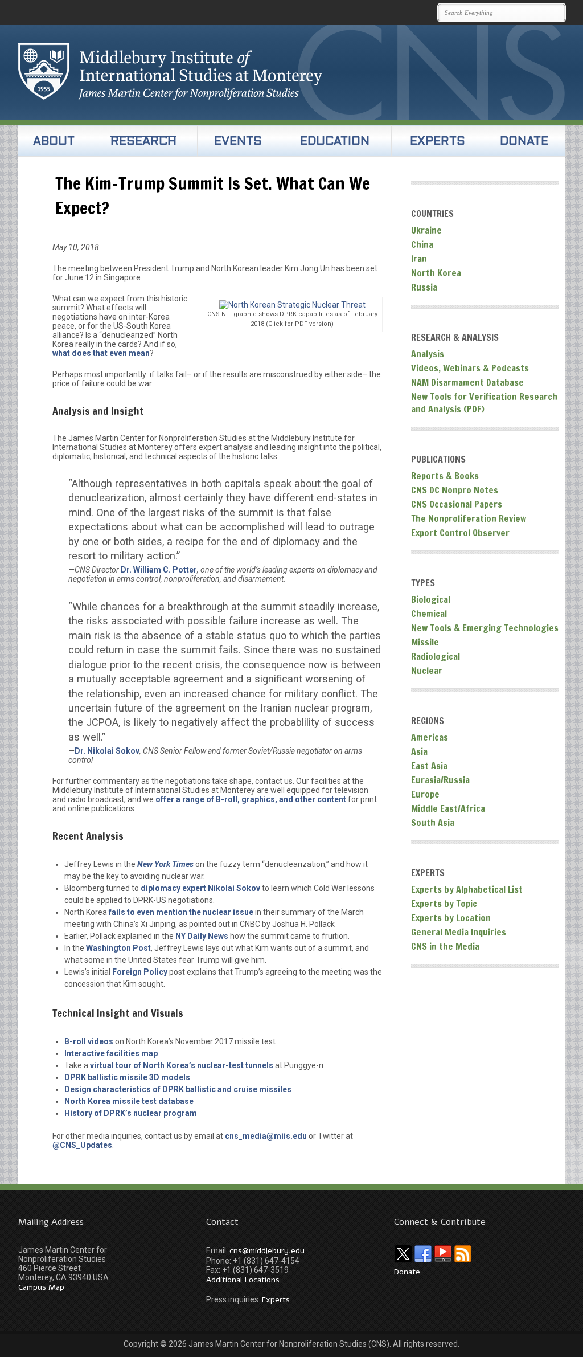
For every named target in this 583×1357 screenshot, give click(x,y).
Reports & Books (445, 475)
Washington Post (118, 948)
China (422, 244)
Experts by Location (451, 918)
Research (143, 142)
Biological (430, 599)
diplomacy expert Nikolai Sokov (200, 888)
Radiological (435, 656)
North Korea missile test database (129, 1101)
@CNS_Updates (82, 1145)
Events (238, 142)
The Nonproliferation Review (468, 518)
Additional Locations (243, 1279)
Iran (419, 258)
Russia (424, 287)
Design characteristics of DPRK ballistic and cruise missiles (178, 1089)
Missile (425, 642)
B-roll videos (88, 1041)
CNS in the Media (445, 946)
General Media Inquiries (458, 932)
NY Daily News (201, 936)
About (54, 142)
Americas (429, 737)
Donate (524, 142)
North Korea (436, 273)
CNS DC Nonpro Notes (454, 490)
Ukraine (426, 230)
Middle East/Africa (448, 808)
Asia (419, 751)
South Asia (432, 822)
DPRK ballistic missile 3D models (127, 1077)
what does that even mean (101, 353)
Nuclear (426, 670)
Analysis (427, 354)
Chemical (429, 613)
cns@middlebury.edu (267, 1250)
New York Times (165, 864)
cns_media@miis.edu (266, 1136)
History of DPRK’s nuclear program (130, 1113)
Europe (425, 794)
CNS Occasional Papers (456, 504)
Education (334, 142)
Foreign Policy (139, 971)
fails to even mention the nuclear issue (181, 912)
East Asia (429, 765)
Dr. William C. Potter (159, 569)
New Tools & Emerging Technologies (485, 628)
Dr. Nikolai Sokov (107, 750)
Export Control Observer (460, 532)
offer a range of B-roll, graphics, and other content (250, 799)
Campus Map (41, 1287)
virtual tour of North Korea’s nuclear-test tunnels (181, 1065)
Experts (437, 142)
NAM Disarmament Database (467, 382)
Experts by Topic (444, 903)
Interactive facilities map (111, 1053)
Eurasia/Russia (440, 780)
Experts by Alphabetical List (467, 889)
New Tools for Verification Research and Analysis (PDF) (484, 402)
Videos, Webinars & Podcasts (470, 368)
